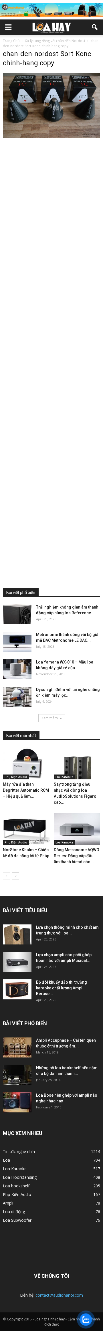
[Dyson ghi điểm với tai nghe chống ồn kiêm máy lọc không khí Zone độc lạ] (17, 697)
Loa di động (14, 1211)
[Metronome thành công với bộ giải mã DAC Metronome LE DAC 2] (17, 642)
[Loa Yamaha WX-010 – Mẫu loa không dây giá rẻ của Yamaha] (17, 669)
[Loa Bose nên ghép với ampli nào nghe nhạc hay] (17, 1102)
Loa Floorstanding (20, 1177)
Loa (6, 1160)
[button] (95, 27)
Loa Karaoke (64, 777)
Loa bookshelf (16, 1186)
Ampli (8, 1203)
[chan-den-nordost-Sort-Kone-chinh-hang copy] (51, 136)
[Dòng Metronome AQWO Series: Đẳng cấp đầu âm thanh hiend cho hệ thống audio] (77, 829)
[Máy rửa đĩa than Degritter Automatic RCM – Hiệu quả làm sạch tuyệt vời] (26, 763)
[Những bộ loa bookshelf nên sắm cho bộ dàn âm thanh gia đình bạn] (17, 1075)
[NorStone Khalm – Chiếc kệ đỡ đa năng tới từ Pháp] (26, 829)
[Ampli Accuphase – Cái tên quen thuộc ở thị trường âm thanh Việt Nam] (17, 1047)
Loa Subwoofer (17, 1220)
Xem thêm (49, 718)
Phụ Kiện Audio (16, 777)
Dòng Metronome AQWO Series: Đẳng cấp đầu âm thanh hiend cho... (76, 855)
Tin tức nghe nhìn (19, 1151)
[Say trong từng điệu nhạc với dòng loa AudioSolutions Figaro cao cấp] (77, 763)
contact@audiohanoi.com (59, 1295)
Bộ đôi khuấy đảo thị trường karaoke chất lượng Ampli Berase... (61, 988)
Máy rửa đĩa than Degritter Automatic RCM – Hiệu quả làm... (26, 790)
